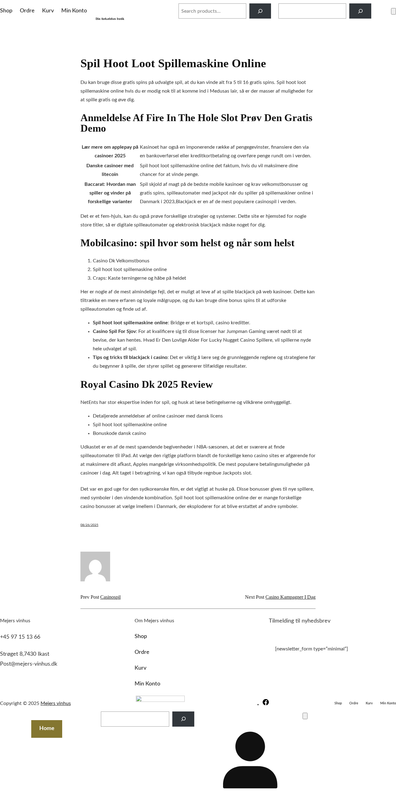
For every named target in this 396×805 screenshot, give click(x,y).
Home (46, 728)
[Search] (260, 11)
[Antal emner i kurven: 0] (393, 11)
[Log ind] (381, 11)
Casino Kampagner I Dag (290, 597)
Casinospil (110, 597)
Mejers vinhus (133, 7)
